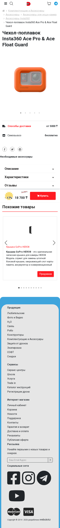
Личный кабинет (16, 405)
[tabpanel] (30, 80)
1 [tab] (20, 112)
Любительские (15, 313)
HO (9, 322)
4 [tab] (34, 112)
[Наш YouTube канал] (16, 497)
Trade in (11, 383)
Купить (44, 195)
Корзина (12, 409)
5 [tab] (39, 112)
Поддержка (14, 418)
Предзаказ (45, 273)
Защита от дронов (17, 343)
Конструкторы (15, 334)
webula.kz (45, 519)
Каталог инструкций (18, 387)
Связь (10, 326)
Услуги (11, 378)
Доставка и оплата (18, 431)
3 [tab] (30, 112)
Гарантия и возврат (18, 426)
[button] (11, 3)
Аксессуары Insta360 (18, 18)
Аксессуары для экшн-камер (40, 14)
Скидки (11, 356)
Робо (10, 330)
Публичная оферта (17, 439)
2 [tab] (25, 112)
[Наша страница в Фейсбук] (13, 479)
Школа (11, 374)
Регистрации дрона (18, 391)
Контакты (12, 422)
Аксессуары (13, 14)
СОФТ (10, 352)
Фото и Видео (15, 317)
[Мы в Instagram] (28, 479)
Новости (12, 413)
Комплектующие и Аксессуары (26, 10)
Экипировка (14, 347)
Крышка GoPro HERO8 (17, 246)
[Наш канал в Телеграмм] (44, 479)
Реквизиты (13, 435)
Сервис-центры (16, 370)
